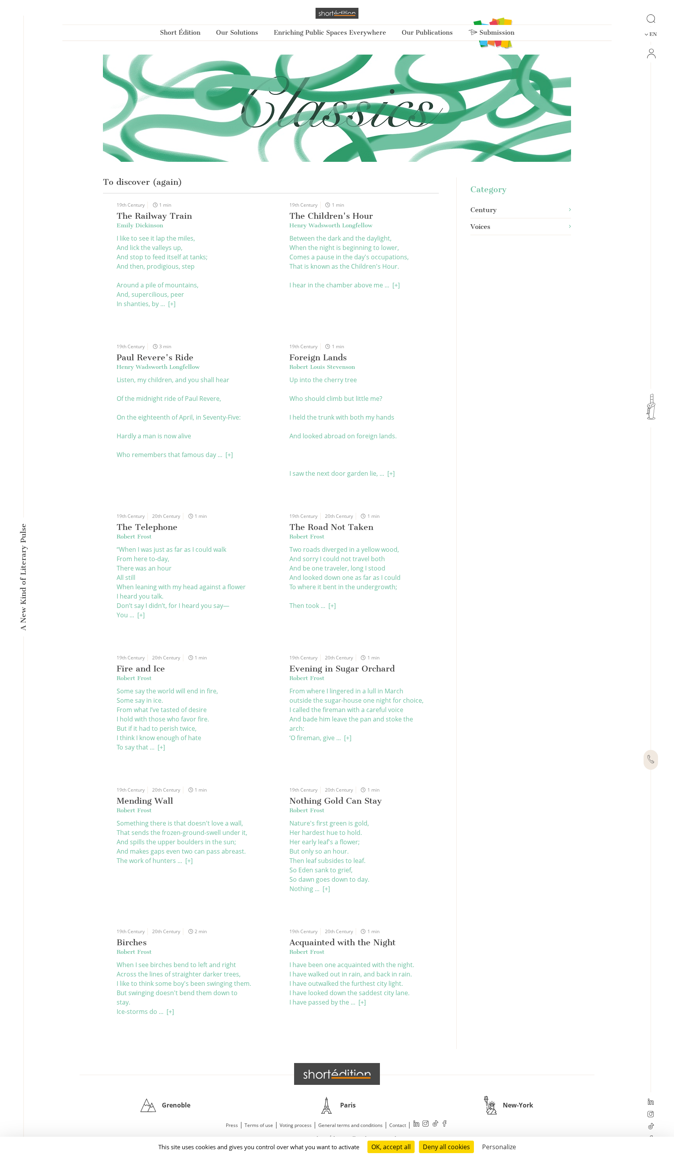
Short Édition (180, 32)
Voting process (296, 1125)
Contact (397, 1125)
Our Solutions (237, 32)
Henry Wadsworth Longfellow (330, 225)
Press (232, 1125)
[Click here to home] (337, 1074)
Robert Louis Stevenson (322, 366)
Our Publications (427, 32)
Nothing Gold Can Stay (335, 801)
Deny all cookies (446, 1147)
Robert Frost (134, 536)
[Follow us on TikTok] (650, 1127)
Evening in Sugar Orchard (342, 668)
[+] (172, 303)
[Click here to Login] (651, 53)
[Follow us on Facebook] (445, 1124)
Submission (495, 32)
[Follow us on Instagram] (650, 1115)
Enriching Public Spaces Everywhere (330, 32)
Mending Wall (145, 801)
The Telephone (147, 527)
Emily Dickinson (140, 225)
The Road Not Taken (331, 527)
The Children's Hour (331, 216)
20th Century (166, 516)
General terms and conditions (350, 1125)
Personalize (499, 1147)
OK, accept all (391, 1147)
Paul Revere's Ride (155, 357)
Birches (132, 942)
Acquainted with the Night (342, 942)
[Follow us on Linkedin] (650, 1102)
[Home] (337, 13)
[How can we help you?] (650, 760)
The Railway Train (154, 216)
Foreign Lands (318, 357)
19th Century (131, 205)
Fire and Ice (141, 668)
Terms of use (259, 1125)
